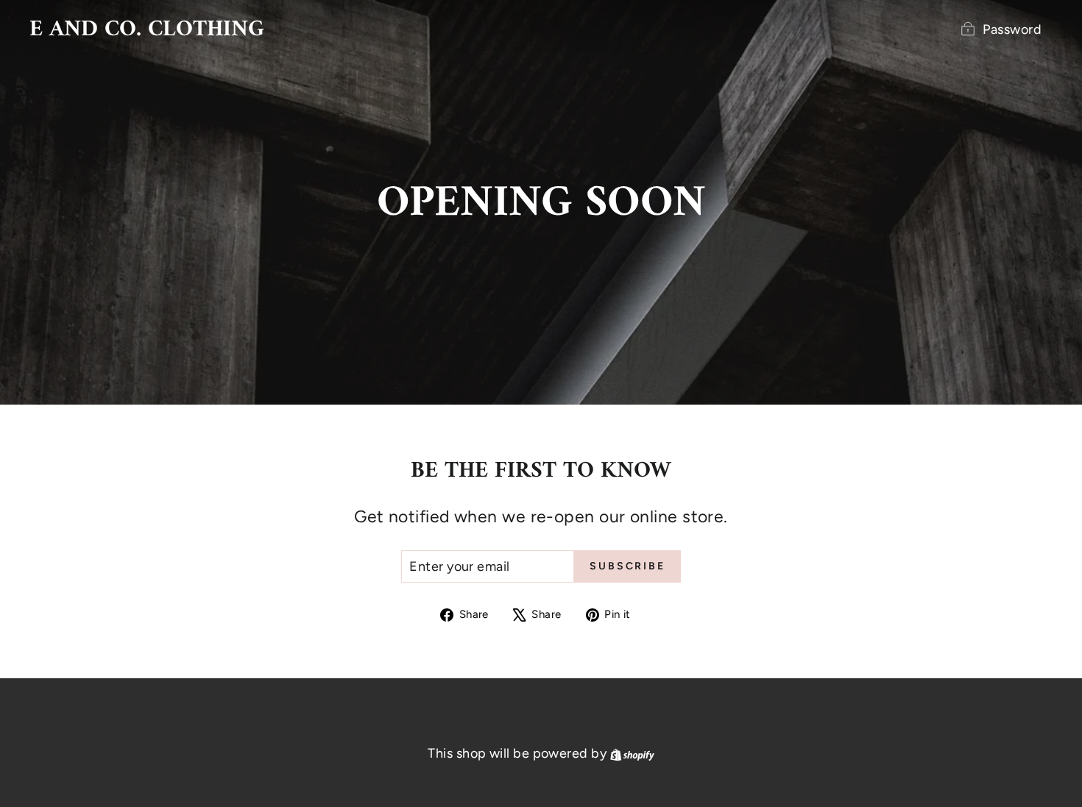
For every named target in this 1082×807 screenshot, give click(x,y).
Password (1012, 29)
